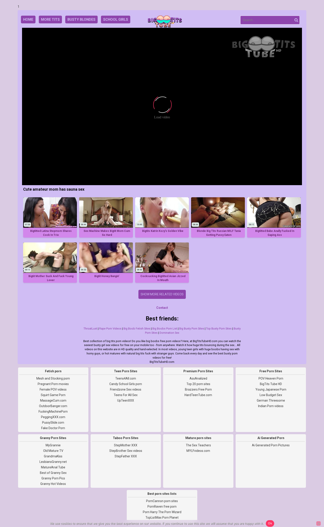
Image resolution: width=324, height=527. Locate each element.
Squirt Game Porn (53, 395)
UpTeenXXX (125, 400)
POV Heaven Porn (271, 378)
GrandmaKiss (53, 456)
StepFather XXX (126, 456)
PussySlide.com (53, 422)
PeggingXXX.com (53, 417)
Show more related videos (162, 294)
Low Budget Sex (271, 395)
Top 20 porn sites (198, 384)
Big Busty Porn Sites (191, 328)
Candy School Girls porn (125, 384)
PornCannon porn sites (162, 501)
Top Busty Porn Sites (219, 328)
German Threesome (271, 400)
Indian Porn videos (270, 406)
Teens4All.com (125, 378)
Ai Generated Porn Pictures (271, 445)
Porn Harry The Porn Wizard (162, 512)
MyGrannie (53, 445)
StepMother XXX (125, 445)
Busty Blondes (81, 19)
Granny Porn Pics (53, 478)
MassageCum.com (53, 400)
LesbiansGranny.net (53, 462)
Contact (162, 307)
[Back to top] (310, 507)
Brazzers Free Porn (198, 389)
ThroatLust (90, 328)
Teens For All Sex (126, 395)
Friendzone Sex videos (125, 389)
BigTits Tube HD (271, 384)
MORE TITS (50, 19)
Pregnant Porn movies (53, 384)
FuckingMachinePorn (53, 411)
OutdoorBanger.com (53, 406)
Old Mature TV (53, 451)
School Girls (115, 19)
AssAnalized (198, 378)
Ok (270, 523)
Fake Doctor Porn (53, 428)
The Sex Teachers (198, 445)
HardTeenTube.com (198, 395)
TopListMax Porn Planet (162, 517)
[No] (318, 523)
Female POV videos (53, 389)
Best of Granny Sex (53, 473)
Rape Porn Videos (110, 328)
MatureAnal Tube (53, 467)
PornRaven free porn (162, 506)
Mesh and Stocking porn (53, 378)
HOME (28, 19)
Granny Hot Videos (53, 484)
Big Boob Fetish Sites (136, 328)
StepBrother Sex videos (125, 451)
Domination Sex (169, 332)
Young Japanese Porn (270, 389)
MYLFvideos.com (198, 451)
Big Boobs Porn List (164, 328)
